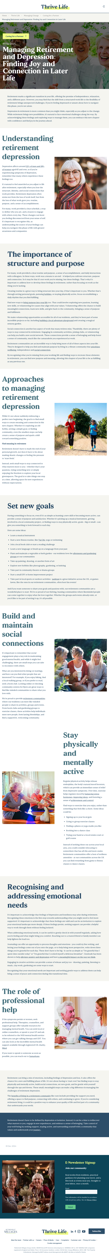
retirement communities (34, 698)
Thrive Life (15, 15)
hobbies (47, 294)
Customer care (76, 1240)
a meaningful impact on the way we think (76, 957)
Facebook (76, 1231)
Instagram (79, 1231)
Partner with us (28, 1240)
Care (57, 1240)
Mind (4, 1048)
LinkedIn (73, 1231)
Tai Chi (41, 540)
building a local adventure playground (56, 320)
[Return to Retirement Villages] (21, 1231)
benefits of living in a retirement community (31, 1096)
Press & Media (49, 1240)
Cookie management (54, 1243)
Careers (39, 1240)
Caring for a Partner (51, 15)
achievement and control (82, 800)
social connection (42, 350)
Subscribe (96, 1231)
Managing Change (31, 15)
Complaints (65, 1240)
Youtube (84, 1231)
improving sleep (80, 797)
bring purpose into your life (35, 302)
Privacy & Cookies (89, 1240)
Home (4, 15)
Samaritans (34, 1056)
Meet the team (16, 1240)
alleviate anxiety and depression (35, 957)
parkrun (55, 579)
